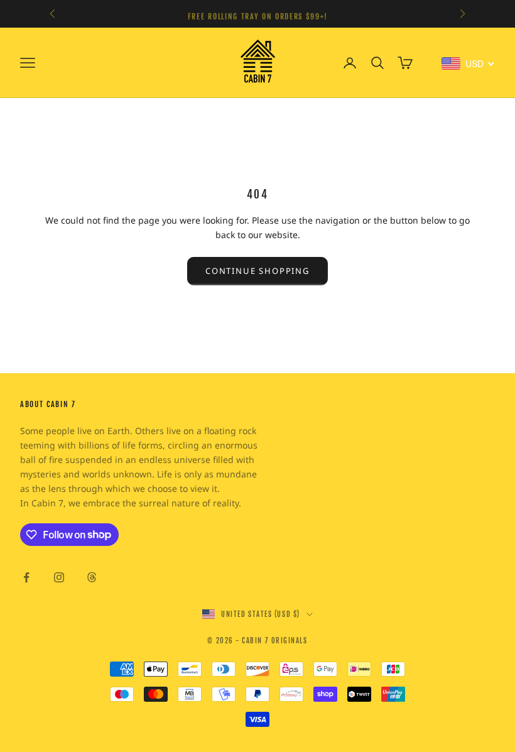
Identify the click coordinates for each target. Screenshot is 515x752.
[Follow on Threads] (91, 577)
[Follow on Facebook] (26, 577)
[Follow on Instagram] (59, 577)
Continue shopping (257, 270)
